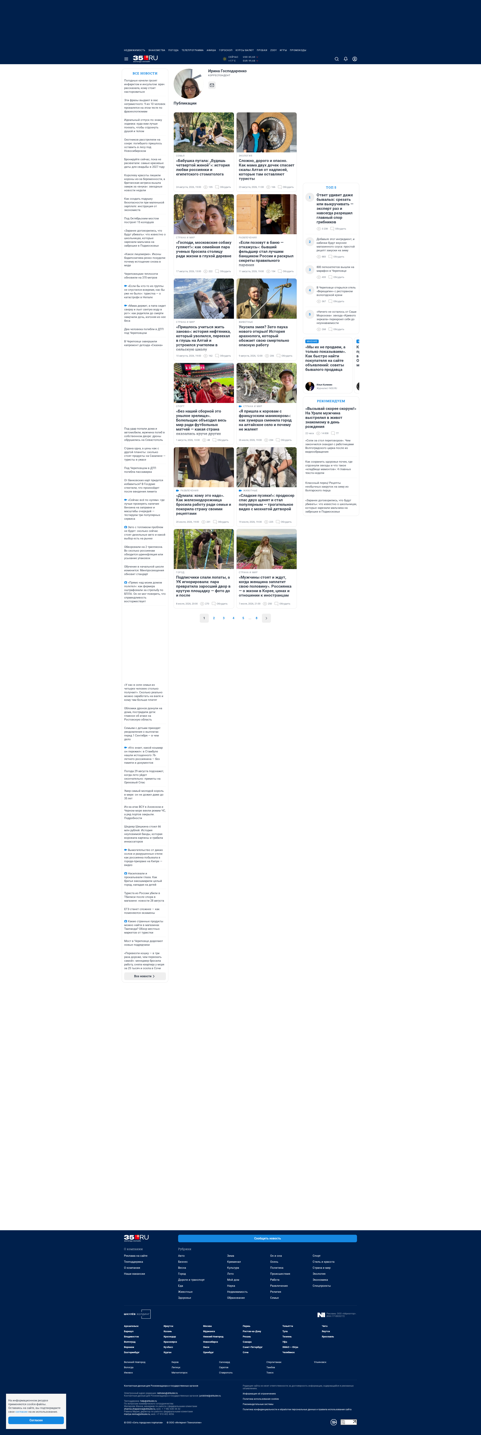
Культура (233, 1267)
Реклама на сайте (135, 1255)
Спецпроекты (322, 1285)
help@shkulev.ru (148, 1401)
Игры (283, 50)
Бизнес (183, 1261)
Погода (173, 50)
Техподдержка (133, 1261)
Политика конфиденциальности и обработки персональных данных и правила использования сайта (297, 1409)
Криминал (234, 1261)
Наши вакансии (134, 1273)
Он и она (276, 1255)
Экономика (320, 1279)
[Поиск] (336, 59)
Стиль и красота (323, 1261)
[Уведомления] (345, 59)
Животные (185, 1291)
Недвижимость (134, 50)
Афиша (211, 50)
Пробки (262, 50)
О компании (132, 1267)
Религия (275, 1291)
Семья (274, 1297)
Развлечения (279, 1285)
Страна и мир (321, 1267)
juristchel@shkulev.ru (210, 1395)
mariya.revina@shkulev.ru (137, 1414)
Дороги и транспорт (191, 1279)
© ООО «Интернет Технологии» (184, 1422)
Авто (181, 1255)
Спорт (317, 1255)
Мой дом (233, 1279)
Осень (274, 1261)
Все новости (145, 73)
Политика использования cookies (261, 1399)
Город (182, 1273)
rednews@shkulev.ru (167, 1393)
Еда (180, 1285)
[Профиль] (354, 59)
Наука (231, 1285)
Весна (182, 1267)
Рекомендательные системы (258, 1404)
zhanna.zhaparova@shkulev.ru (139, 1409)
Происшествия (280, 1273)
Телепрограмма (193, 50)
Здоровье (184, 1297)
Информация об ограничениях (259, 1393)
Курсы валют (245, 50)
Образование (236, 1297)
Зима (230, 1255)
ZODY (273, 50)
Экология (319, 1273)
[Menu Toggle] (126, 59)
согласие (21, 1411)
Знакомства (156, 50)
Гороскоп (226, 50)
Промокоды (298, 50)
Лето (230, 1273)
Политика (276, 1267)
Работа (274, 1279)
